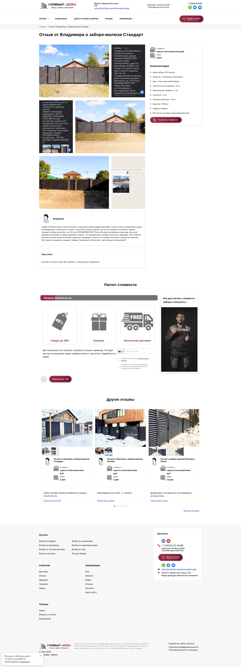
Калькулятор (61, 19)
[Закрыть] (41, 656)
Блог (87, 572)
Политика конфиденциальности (183, 647)
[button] (114, 506)
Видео (88, 580)
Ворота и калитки (47, 554)
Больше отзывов (191, 511)
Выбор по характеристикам (84, 545)
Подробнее (24, 662)
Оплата (42, 576)
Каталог (43, 19)
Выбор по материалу (49, 545)
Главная (42, 27)
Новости (89, 576)
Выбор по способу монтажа (52, 549)
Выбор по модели (47, 541)
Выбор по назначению (82, 541)
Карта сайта (91, 592)
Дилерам (43, 580)
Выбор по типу (78, 549)
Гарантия (43, 584)
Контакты (89, 588)
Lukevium (190, 644)
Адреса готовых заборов (86, 19)
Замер (42, 588)
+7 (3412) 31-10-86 (195, 4)
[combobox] (121, 351)
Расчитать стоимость (168, 120)
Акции (42, 610)
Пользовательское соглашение (183, 650)
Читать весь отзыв (52, 501)
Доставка (43, 572)
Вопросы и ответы (47, 615)
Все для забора (79, 554)
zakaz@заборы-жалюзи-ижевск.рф (111, 8)
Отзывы (109, 19)
